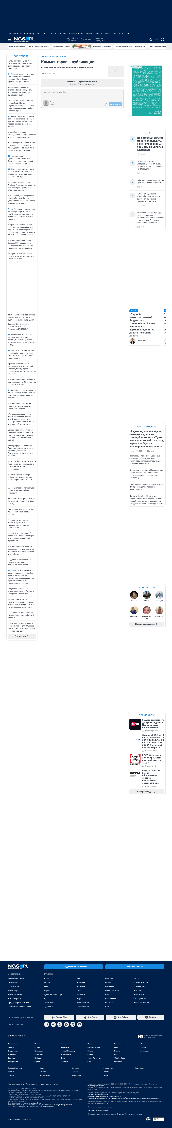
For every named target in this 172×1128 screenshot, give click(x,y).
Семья (108, 1006)
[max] (66, 1024)
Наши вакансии (15, 994)
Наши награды (14, 990)
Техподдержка (14, 998)
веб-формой (49, 1106)
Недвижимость (15, 34)
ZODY (128, 34)
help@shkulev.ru (24, 1106)
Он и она (109, 978)
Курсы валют (111, 34)
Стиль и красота (140, 982)
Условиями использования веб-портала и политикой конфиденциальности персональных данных (123, 1098)
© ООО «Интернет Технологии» (19, 1120)
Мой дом (81, 994)
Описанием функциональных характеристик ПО (105, 1096)
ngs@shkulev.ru (35, 1103)
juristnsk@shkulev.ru (65, 1105)
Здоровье (48, 1006)
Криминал (81, 982)
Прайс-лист (13, 982)
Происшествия (112, 990)
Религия (109, 1002)
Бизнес (47, 982)
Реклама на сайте (16, 978)
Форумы (63, 34)
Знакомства (43, 34)
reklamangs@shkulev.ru (96, 1086)
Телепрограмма (76, 34)
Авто (46, 978)
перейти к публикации (55, 56)
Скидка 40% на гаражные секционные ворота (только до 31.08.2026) (19, 326)
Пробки (87, 39)
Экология (137, 990)
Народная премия (141, 1002)
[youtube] (79, 1024)
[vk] (53, 1024)
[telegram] (46, 1024)
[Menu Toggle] (9, 39)
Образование (83, 1006)
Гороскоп (98, 34)
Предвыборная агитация (19, 1002)
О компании (13, 986)
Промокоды (29, 34)
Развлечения (111, 998)
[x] (72, 1024)
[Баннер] (81, 46)
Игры (121, 34)
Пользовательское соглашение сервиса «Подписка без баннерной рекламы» (115, 1114)
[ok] (59, 1024)
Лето (79, 990)
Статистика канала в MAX (19, 1006)
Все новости (22, 56)
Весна (46, 986)
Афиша (89, 34)
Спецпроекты (139, 998)
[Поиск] (150, 39)
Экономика (138, 994)
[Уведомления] (156, 39)
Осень (108, 982)
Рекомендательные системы (98, 1110)
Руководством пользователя (98, 1094)
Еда (45, 998)
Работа (108, 994)
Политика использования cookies (100, 1107)
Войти (52, 104)
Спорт (136, 978)
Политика (109, 986)
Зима (79, 978)
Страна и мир (139, 986)
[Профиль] (163, 39)
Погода (54, 34)
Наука (79, 998)
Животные (49, 1002)
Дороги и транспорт (53, 994)
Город (46, 990)
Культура (81, 986)
